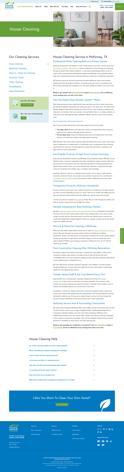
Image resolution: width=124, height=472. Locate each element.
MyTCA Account (56, 430)
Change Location (116, 1)
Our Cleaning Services (25, 6)
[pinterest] (107, 429)
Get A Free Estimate (27, 104)
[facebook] (98, 429)
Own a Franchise (36, 430)
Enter (23, 118)
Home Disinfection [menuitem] (17, 91)
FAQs (46, 6)
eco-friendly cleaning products (63, 178)
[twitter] (101, 429)
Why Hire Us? (54, 6)
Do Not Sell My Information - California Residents (62, 461)
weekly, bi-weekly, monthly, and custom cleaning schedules (78, 211)
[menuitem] (25, 6)
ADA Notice (75, 434)
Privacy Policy (76, 430)
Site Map (75, 426)
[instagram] (98, 432)
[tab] (62, 345)
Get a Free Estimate (122, 235)
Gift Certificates (35, 434)
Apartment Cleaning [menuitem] (18, 68)
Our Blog (65, 6)
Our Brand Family (57, 434)
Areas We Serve (81, 6)
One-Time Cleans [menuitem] (16, 77)
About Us (38, 6)
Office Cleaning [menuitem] (16, 82)
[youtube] (109, 429)
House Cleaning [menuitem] (16, 64)
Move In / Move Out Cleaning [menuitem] (22, 73)
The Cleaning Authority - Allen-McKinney (66, 68)
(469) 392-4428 (76, 92)
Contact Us (119, 6)
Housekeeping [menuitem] (15, 86)
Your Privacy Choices (78, 438)
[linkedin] (101, 432)
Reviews (54, 426)
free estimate (95, 92)
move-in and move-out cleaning (104, 230)
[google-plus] (104, 429)
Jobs (71, 6)
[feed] (112, 429)
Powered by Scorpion (62, 467)
